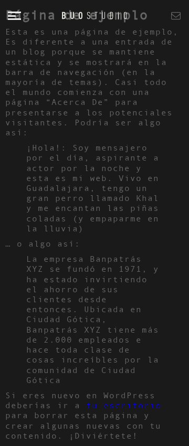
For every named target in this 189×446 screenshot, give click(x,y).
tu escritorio (123, 405)
